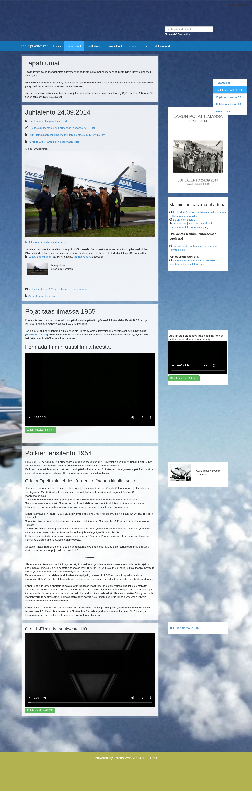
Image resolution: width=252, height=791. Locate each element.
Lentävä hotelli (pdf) (40, 256)
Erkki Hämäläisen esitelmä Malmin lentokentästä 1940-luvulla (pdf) (67, 134)
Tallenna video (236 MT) (185, 378)
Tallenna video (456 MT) (41, 430)
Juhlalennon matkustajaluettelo (46, 242)
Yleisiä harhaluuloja (184, 219)
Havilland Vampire (36, 334)
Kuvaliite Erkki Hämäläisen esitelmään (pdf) (53, 141)
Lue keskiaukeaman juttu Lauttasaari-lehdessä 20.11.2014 (62, 127)
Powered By (104, 758)
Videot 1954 (223, 111)
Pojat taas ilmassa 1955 (230, 97)
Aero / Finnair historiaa (41, 295)
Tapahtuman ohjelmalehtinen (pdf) (48, 121)
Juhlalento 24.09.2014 (229, 89)
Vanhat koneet (82, 256)
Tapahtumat (223, 82)
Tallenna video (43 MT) (41, 710)
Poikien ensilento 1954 (229, 104)
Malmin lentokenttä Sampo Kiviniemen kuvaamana (57, 289)
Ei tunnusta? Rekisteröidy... (178, 34)
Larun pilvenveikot (34, 46)
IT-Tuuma (150, 758)
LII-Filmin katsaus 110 (183, 628)
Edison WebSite (125, 758)
